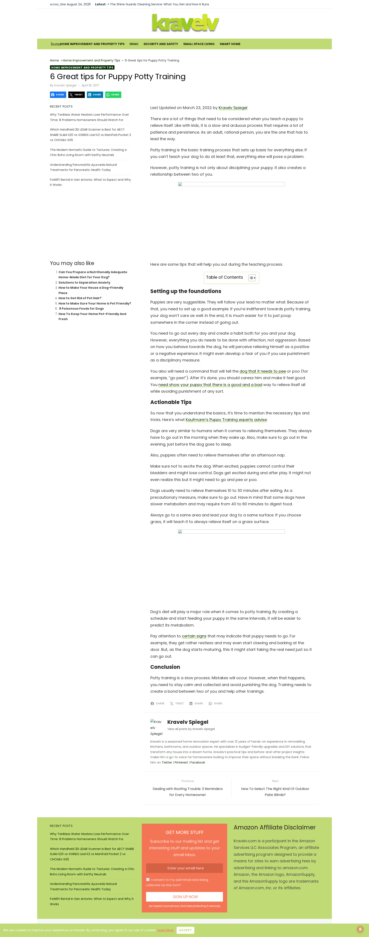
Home (54, 60)
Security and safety (161, 44)
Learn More (165, 930)
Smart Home (230, 44)
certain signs (194, 636)
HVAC (134, 44)
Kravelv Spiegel (65, 85)
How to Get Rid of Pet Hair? (80, 298)
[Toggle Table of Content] (250, 277)
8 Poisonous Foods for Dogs (81, 308)
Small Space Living (199, 44)
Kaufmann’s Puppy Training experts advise (226, 419)
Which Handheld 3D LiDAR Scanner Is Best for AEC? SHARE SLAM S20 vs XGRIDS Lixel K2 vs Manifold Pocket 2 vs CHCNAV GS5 (90, 134)
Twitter (167, 762)
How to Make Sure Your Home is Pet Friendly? (95, 303)
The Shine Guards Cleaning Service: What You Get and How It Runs (159, 4)
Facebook (197, 762)
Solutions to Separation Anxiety (84, 282)
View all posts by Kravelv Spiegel (191, 729)
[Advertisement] (90, 224)
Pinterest (181, 762)
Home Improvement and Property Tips (92, 44)
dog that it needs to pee (263, 371)
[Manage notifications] (360, 929)
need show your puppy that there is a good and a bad (210, 384)
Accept (185, 930)
